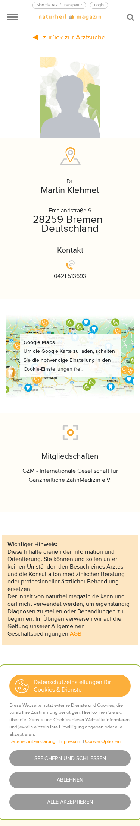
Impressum (70, 741)
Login (99, 5)
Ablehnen (70, 780)
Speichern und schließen (70, 758)
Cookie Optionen (103, 741)
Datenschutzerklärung (32, 741)
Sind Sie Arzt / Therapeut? (59, 5)
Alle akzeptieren (70, 802)
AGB (75, 633)
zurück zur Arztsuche (73, 37)
